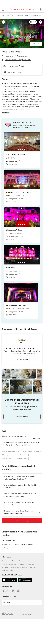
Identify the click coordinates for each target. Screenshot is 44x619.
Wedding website (7, 570)
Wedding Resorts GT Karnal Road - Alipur (15, 458)
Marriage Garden (27, 544)
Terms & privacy (17, 561)
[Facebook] (4, 591)
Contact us (5, 561)
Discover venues (22, 417)
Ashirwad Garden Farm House (19, 192)
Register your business (26, 564)
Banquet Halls (6, 544)
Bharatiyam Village (14, 230)
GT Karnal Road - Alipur (20, 15)
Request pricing (22, 521)
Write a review (22, 359)
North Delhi (6, 15)
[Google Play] (25, 582)
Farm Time (10, 267)
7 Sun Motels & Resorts (16, 154)
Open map (36, 438)
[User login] (41, 10)
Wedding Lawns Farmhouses (11, 548)
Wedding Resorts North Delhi (32, 451)
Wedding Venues (8, 540)
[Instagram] (18, 591)
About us (5, 567)
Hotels (16, 544)
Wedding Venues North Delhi (11, 451)
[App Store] (9, 582)
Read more (6, 113)
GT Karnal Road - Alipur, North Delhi (18, 60)
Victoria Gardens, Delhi (16, 305)
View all (36, 44)
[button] (22, 349)
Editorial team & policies (19, 567)
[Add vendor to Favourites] (40, 22)
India (8, 602)
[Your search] (3, 22)
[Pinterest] (13, 591)
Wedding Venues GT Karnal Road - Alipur (15, 455)
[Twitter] (8, 591)
